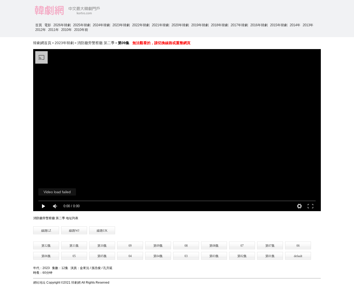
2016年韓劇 (259, 25)
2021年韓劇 (160, 25)
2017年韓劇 (239, 25)
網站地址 (39, 282)
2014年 (295, 25)
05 (74, 256)
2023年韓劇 (121, 25)
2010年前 (81, 30)
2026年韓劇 (62, 25)
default (298, 256)
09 (130, 245)
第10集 (102, 245)
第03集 (214, 256)
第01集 (270, 256)
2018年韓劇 (219, 25)
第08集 (214, 245)
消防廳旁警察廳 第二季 (96, 43)
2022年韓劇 (141, 25)
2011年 (53, 30)
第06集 (46, 256)
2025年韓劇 (81, 25)
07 (242, 245)
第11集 (74, 245)
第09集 (158, 245)
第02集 (242, 256)
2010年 (66, 30)
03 (186, 256)
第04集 (158, 256)
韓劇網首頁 (42, 43)
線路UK (102, 230)
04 (130, 256)
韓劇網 (76, 282)
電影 (47, 25)
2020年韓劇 (180, 25)
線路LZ (46, 230)
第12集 (46, 245)
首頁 (38, 25)
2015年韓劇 (278, 25)
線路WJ (74, 230)
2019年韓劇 (200, 25)
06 (298, 245)
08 (186, 245)
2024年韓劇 (101, 25)
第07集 (270, 245)
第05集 (102, 256)
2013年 (308, 25)
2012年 (40, 30)
